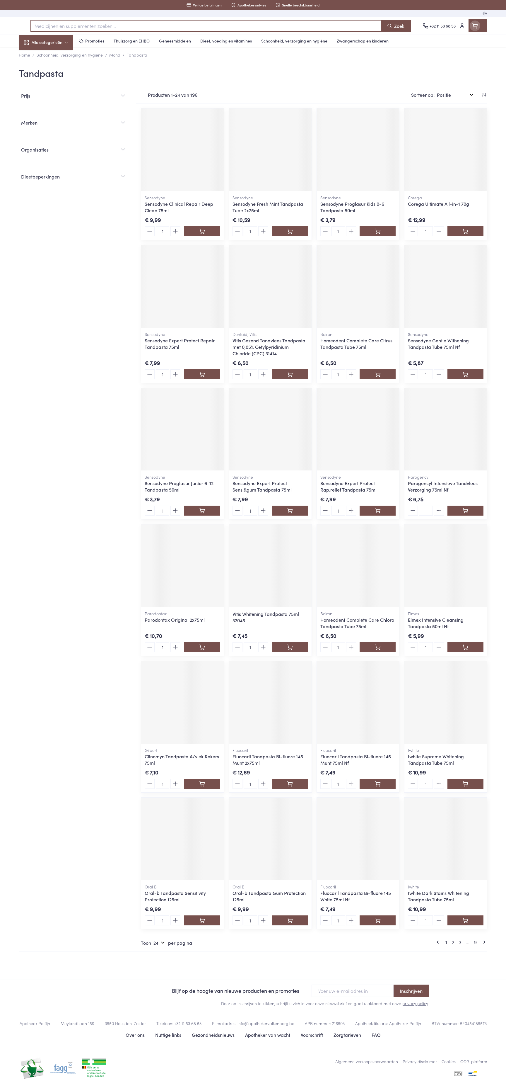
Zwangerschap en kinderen (56, 116)
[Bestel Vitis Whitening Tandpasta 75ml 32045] (290, 647)
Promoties (34, 56)
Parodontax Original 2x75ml (175, 619)
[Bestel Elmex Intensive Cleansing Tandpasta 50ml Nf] (465, 647)
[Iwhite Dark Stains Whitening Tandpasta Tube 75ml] (445, 839)
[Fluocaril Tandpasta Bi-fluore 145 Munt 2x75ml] (270, 702)
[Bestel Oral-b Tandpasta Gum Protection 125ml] (290, 920)
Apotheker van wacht (267, 1034)
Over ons (135, 1034)
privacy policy (415, 1003)
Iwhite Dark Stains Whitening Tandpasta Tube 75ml (438, 896)
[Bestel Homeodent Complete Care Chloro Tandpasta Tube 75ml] (378, 647)
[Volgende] (483, 942)
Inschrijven (411, 991)
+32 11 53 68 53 (187, 1023)
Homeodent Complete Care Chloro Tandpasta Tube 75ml (357, 622)
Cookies (449, 1061)
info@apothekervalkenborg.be (265, 1023)
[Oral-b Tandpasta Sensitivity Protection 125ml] (182, 839)
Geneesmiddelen (56, 200)
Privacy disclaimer (420, 1061)
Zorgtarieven (347, 1034)
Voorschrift (312, 1034)
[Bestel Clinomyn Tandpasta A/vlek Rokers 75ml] (202, 784)
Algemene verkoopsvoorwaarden (366, 1061)
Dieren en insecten (56, 184)
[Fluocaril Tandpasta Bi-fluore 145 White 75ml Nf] (358, 839)
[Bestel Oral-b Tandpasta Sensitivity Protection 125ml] (202, 920)
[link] (439, 942)
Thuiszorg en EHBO (56, 167)
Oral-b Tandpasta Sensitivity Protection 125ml (175, 896)
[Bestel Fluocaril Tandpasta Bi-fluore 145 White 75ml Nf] (378, 920)
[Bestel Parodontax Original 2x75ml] (202, 647)
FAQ (376, 1034)
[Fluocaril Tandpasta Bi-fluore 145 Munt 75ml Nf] (358, 702)
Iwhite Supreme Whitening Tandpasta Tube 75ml (436, 759)
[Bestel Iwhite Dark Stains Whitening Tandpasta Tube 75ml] (465, 920)
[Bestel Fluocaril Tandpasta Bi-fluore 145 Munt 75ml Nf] (378, 784)
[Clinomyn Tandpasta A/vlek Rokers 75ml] (182, 702)
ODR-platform (473, 1061)
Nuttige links (168, 1034)
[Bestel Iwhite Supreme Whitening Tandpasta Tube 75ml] (465, 784)
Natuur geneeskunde (56, 151)
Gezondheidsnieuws (213, 1034)
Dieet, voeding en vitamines (56, 95)
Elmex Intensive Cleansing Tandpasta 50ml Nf (436, 622)
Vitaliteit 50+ (56, 134)
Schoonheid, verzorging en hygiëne (56, 74)
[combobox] (205, 26)
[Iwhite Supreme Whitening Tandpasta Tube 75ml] (445, 702)
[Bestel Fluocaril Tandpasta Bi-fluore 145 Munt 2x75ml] (290, 784)
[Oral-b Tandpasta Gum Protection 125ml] (270, 839)
